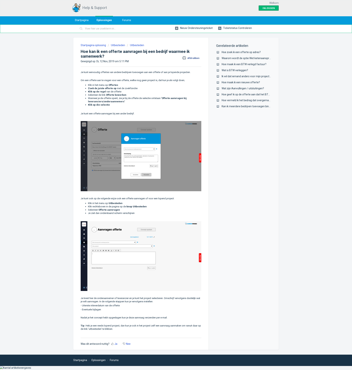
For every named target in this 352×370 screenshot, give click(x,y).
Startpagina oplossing (94, 45)
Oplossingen (104, 20)
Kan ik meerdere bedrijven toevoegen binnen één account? (255, 106)
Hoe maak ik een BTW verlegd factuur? (244, 64)
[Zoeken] (81, 28)
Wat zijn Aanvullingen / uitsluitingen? (243, 88)
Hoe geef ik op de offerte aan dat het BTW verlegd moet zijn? (257, 94)
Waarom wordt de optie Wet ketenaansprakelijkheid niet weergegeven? (263, 58)
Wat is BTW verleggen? (235, 70)
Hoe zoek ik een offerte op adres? (241, 52)
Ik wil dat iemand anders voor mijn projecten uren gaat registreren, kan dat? (265, 76)
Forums (126, 20)
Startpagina (82, 20)
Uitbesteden (118, 45)
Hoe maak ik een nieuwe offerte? (241, 82)
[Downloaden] (169, 140)
